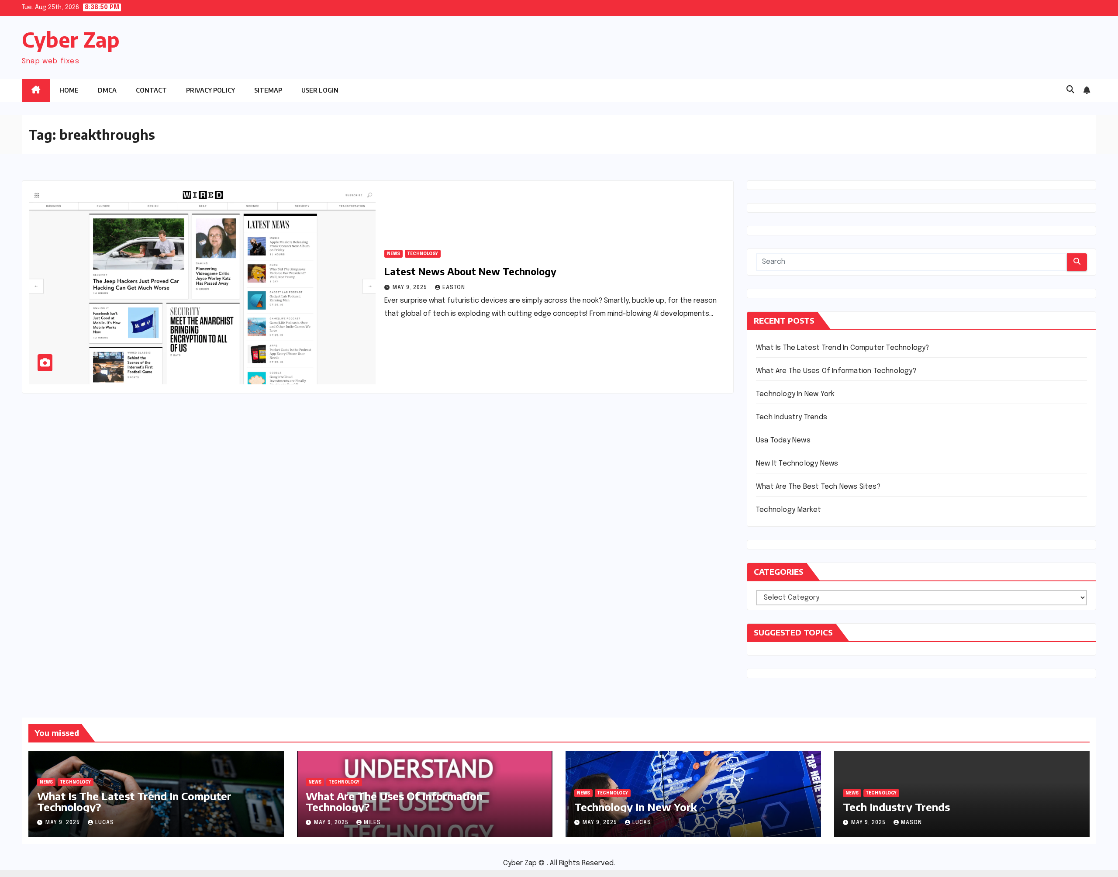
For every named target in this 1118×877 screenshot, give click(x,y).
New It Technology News (797, 463)
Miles (372, 822)
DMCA (107, 90)
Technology (422, 254)
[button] (1070, 90)
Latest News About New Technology (470, 271)
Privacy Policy (210, 90)
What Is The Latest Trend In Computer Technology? (842, 348)
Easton (453, 287)
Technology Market (788, 510)
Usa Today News (783, 440)
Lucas (104, 822)
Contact (151, 90)
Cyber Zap (71, 39)
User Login (319, 90)
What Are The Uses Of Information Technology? (836, 371)
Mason (911, 822)
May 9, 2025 (411, 287)
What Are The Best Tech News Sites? (818, 486)
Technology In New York (795, 394)
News (393, 254)
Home (69, 90)
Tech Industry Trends (791, 417)
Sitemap (268, 90)
